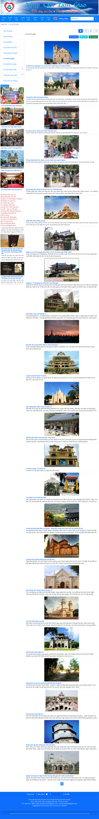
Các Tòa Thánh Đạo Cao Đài (35, 621)
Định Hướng (7, 36)
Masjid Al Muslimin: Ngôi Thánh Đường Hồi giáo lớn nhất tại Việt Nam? (50, 776)
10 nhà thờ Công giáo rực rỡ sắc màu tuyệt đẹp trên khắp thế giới (48, 66)
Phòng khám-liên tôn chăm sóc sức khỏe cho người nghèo (45, 160)
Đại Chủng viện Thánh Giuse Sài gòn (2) (39, 407)
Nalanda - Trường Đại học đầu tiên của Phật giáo (42, 283)
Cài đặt (66, 794)
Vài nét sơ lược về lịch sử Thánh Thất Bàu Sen (41, 131)
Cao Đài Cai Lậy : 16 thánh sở (35, 468)
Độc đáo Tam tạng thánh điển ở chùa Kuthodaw (42, 345)
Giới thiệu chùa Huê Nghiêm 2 (36, 314)
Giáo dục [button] (28, 19)
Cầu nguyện (7, 42)
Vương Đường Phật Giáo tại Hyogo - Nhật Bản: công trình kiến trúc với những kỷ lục (54, 528)
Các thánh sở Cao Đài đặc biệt (36, 497)
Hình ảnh (4, 86)
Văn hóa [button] (16, 19)
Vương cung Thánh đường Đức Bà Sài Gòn (40, 559)
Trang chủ (4, 19)
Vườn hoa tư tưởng (10, 81)
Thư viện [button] (48, 19)
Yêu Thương (7, 31)
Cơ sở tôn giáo (9, 58)
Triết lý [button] (23, 19)
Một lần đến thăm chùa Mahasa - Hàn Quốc (40, 437)
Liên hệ (43, 19)
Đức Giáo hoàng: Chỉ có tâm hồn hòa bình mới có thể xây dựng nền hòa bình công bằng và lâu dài (12, 240)
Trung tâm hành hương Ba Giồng (37, 97)
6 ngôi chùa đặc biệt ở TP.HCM (36, 376)
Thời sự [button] (10, 19)
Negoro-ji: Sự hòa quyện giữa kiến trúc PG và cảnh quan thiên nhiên (49, 252)
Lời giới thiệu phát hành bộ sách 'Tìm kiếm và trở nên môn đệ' (12, 266)
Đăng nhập (63, 19)
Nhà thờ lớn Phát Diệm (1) (35, 714)
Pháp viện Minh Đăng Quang (35, 221)
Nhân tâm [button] (36, 19)
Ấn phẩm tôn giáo (9, 64)
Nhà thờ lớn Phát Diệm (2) (35, 652)
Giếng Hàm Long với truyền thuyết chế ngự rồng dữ (43, 683)
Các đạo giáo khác (10, 69)
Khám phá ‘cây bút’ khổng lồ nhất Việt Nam (40, 745)
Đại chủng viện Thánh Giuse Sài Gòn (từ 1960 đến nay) (44, 189)
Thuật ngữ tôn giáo (10, 53)
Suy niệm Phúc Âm (10, 47)
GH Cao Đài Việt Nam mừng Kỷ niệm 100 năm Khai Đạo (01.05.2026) (23, 105)
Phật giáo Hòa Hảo (10, 75)
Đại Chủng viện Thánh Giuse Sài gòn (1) (39, 590)
